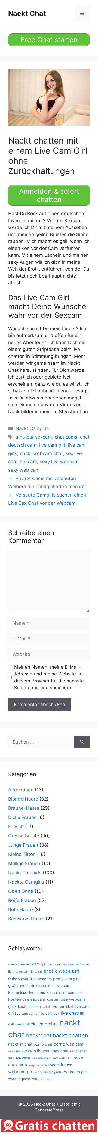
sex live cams (19, 1058)
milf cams (16, 1024)
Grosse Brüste (23, 835)
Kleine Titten (22, 854)
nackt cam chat (41, 1024)
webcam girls (77, 1071)
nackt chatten (70, 1035)
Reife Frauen (22, 900)
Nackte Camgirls (26, 882)
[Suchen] (82, 742)
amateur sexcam (34, 437)
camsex (67, 964)
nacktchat (38, 1035)
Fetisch (16, 826)
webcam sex (42, 1078)
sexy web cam (24, 470)
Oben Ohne (20, 891)
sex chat (60, 1051)
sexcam (28, 461)
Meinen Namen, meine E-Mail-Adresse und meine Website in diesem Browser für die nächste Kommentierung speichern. (49, 677)
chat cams (66, 437)
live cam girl (52, 445)
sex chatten (78, 1051)
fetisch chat (18, 979)
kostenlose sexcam (26, 999)
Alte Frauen (20, 789)
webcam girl (20, 1071)
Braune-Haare (23, 808)
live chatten (73, 1013)
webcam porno (19, 1079)
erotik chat (33, 971)
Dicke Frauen (22, 817)
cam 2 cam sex (19, 964)
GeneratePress (49, 1110)
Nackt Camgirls (32, 428)
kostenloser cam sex (64, 992)
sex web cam (62, 1058)
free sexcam (41, 978)
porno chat (43, 1044)
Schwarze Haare (26, 919)
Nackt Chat (27, 13)
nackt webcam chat (41, 453)
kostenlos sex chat (34, 1006)
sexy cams (35, 1065)
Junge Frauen (23, 845)
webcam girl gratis (49, 1072)
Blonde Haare (23, 799)
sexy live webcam (59, 461)
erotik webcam (61, 971)
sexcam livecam (36, 1051)
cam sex (54, 964)
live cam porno (26, 1013)
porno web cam (68, 1044)
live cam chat (62, 1006)
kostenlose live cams (26, 992)
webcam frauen (58, 1064)
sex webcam (41, 1058)
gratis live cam (21, 985)
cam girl (39, 964)
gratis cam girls (66, 978)
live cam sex (49, 1013)
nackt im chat (20, 1044)
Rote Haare (20, 909)
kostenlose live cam (52, 985)
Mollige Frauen (24, 863)
